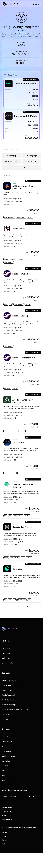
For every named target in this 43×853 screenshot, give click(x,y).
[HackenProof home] (14, 630)
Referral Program (7, 807)
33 (35, 607)
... (31, 607)
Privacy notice (6, 811)
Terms (4, 815)
